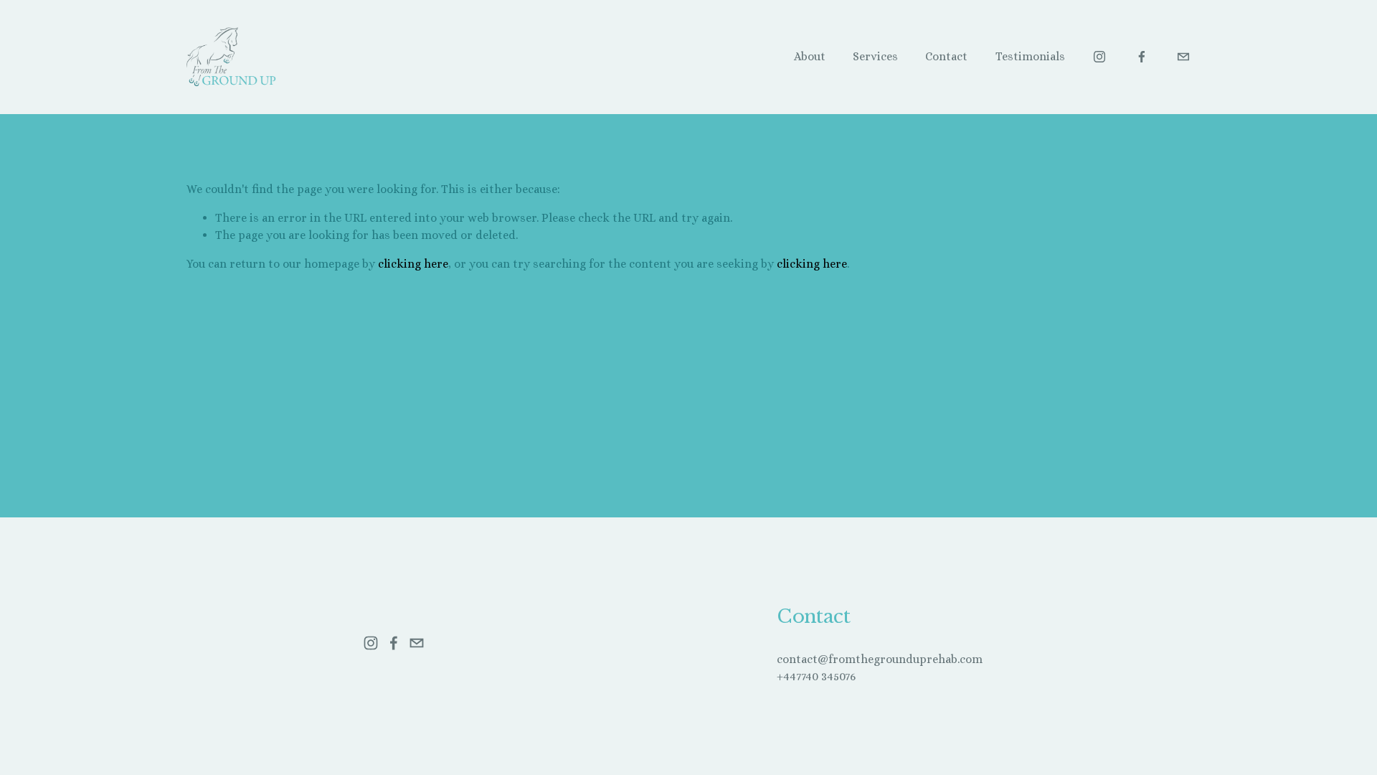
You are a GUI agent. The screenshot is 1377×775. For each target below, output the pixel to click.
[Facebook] (1142, 57)
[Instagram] (1099, 57)
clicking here (413, 264)
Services (875, 56)
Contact (946, 56)
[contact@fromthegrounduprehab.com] (1183, 57)
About (809, 56)
